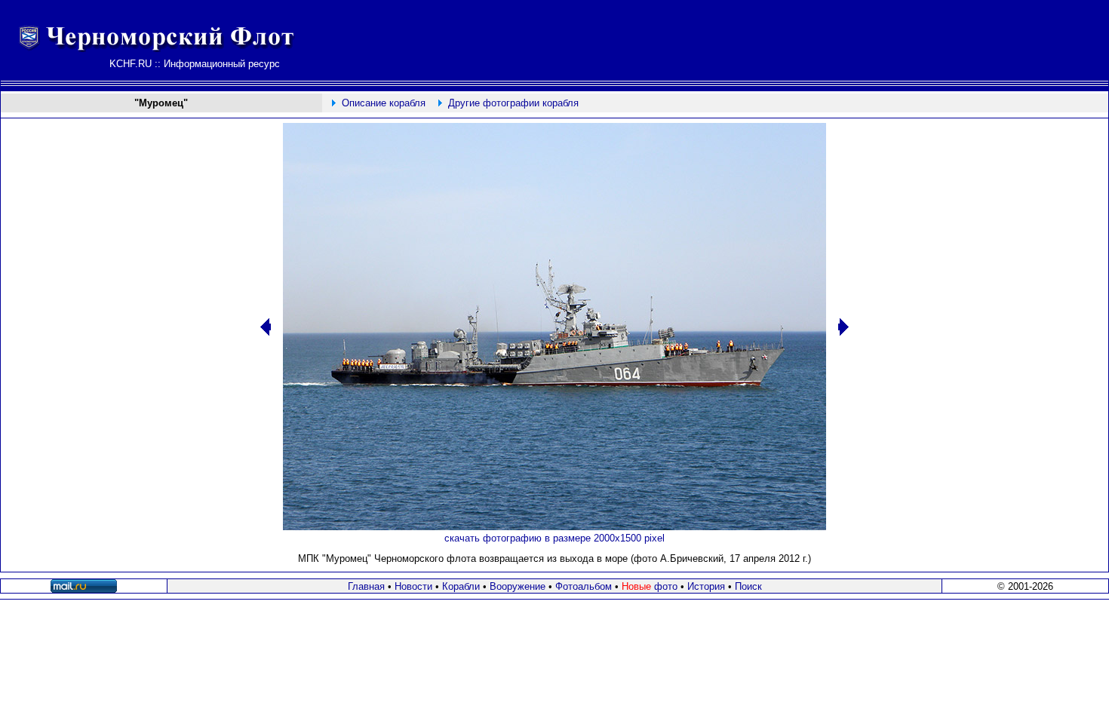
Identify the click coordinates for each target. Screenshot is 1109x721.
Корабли (461, 586)
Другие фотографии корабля (513, 103)
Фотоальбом (583, 586)
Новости (413, 586)
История (706, 586)
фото (649, 586)
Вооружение (517, 586)
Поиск (748, 586)
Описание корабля (383, 103)
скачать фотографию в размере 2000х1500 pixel (554, 538)
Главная (366, 586)
